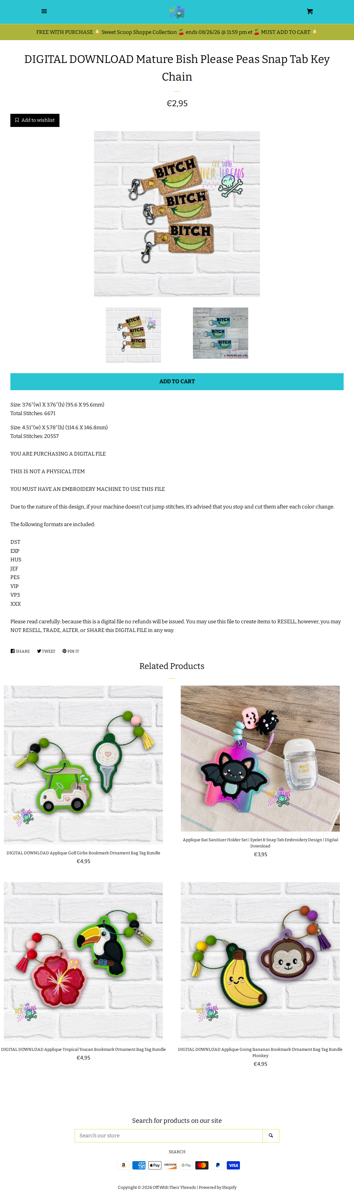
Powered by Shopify (217, 1187)
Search (177, 1151)
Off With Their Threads (174, 1187)
